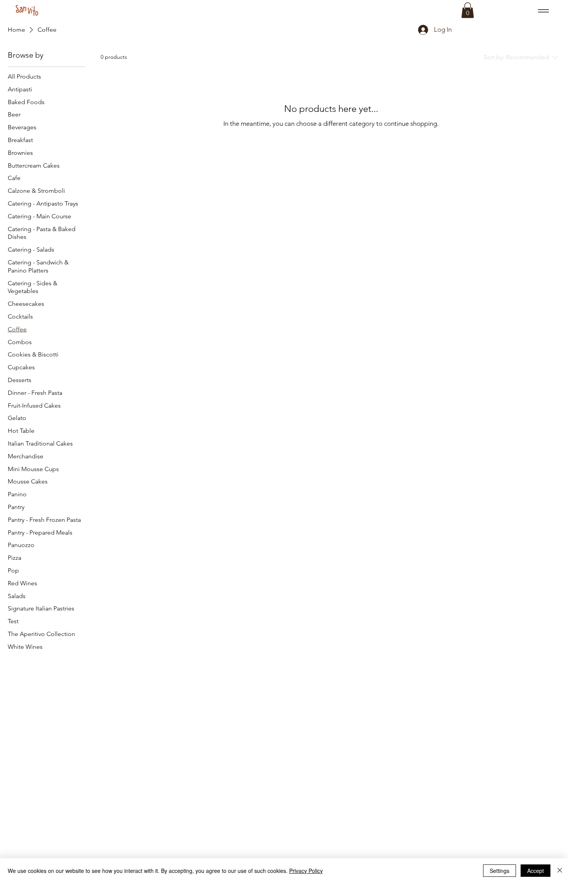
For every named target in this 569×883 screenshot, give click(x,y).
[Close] (559, 870)
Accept (535, 870)
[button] (467, 10)
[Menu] (542, 11)
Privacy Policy (306, 870)
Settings (499, 870)
